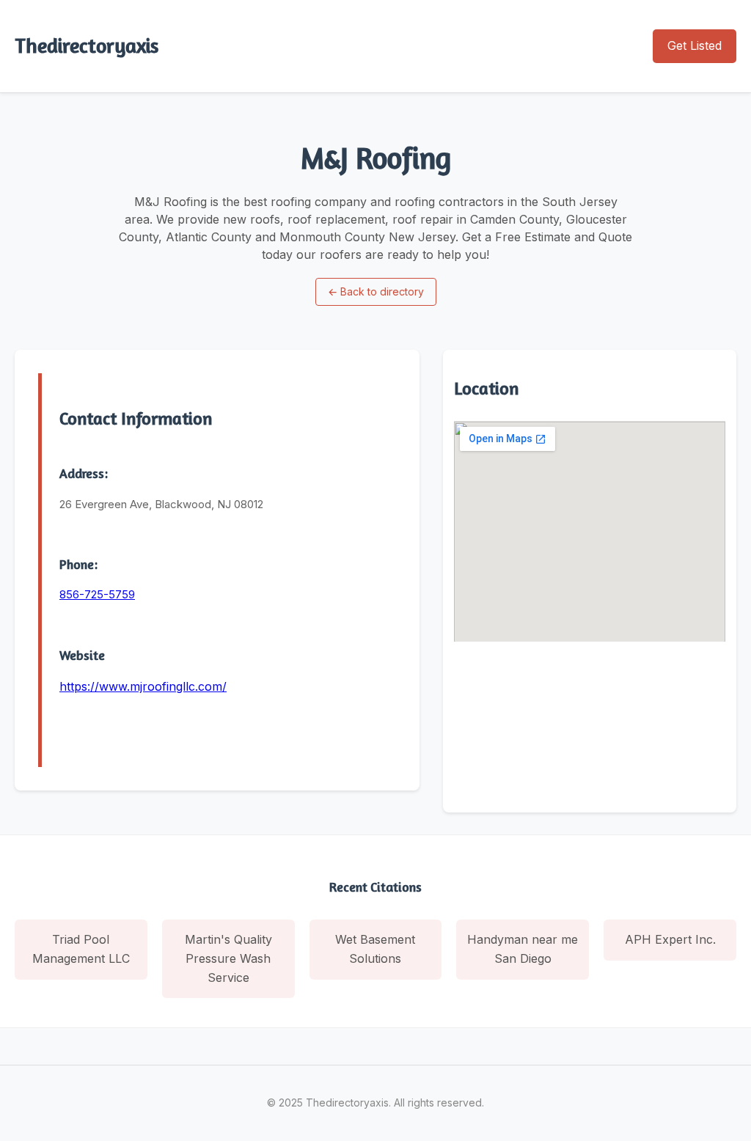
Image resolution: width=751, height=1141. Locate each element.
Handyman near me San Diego (522, 949)
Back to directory (376, 291)
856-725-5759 (97, 594)
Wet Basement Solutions (375, 949)
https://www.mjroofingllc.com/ (143, 686)
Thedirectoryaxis (86, 45)
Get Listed (694, 45)
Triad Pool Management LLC (81, 949)
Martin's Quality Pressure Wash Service (228, 958)
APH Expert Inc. (670, 939)
